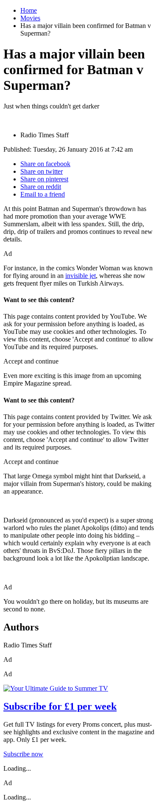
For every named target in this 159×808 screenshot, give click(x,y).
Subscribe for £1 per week (60, 706)
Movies (30, 18)
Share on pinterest (44, 179)
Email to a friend (42, 194)
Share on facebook (45, 163)
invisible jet (80, 275)
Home (28, 10)
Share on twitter (41, 171)
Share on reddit (40, 186)
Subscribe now (23, 754)
